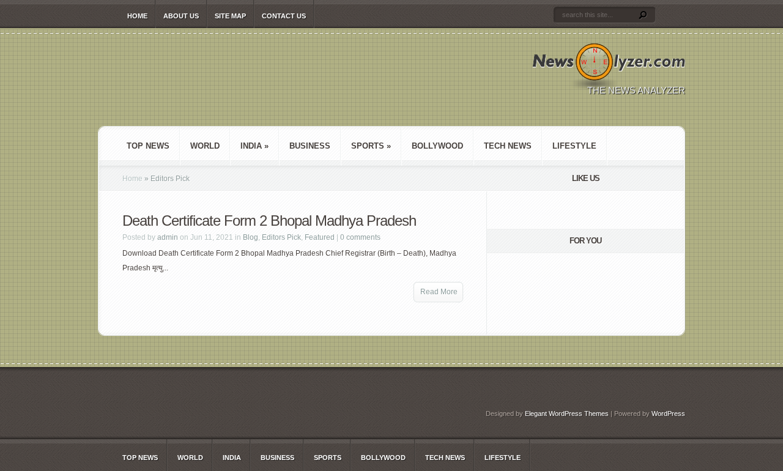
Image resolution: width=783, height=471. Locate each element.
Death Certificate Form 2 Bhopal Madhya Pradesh (269, 220)
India (254, 145)
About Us (181, 16)
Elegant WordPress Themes (567, 413)
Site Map (230, 16)
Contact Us (284, 16)
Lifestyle (574, 145)
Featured (320, 237)
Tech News (508, 145)
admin (167, 237)
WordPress (668, 413)
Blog (250, 237)
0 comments (360, 237)
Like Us (585, 178)
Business (309, 145)
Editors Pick (281, 237)
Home (137, 16)
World (205, 145)
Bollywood (437, 145)
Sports (371, 145)
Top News (148, 145)
